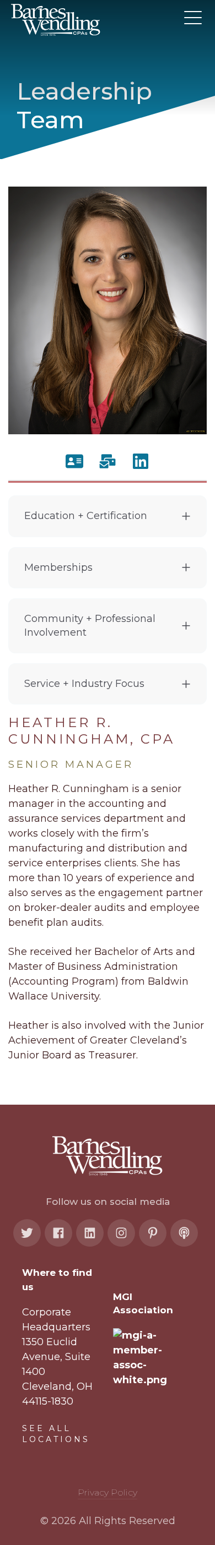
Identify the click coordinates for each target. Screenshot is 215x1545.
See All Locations (56, 1433)
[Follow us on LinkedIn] (140, 461)
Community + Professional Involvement (89, 625)
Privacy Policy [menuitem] (107, 1492)
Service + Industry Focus (84, 684)
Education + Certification (85, 516)
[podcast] (184, 1233)
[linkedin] (90, 1233)
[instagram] (121, 1233)
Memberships (58, 567)
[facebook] (58, 1233)
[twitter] (27, 1233)
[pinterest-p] (152, 1233)
